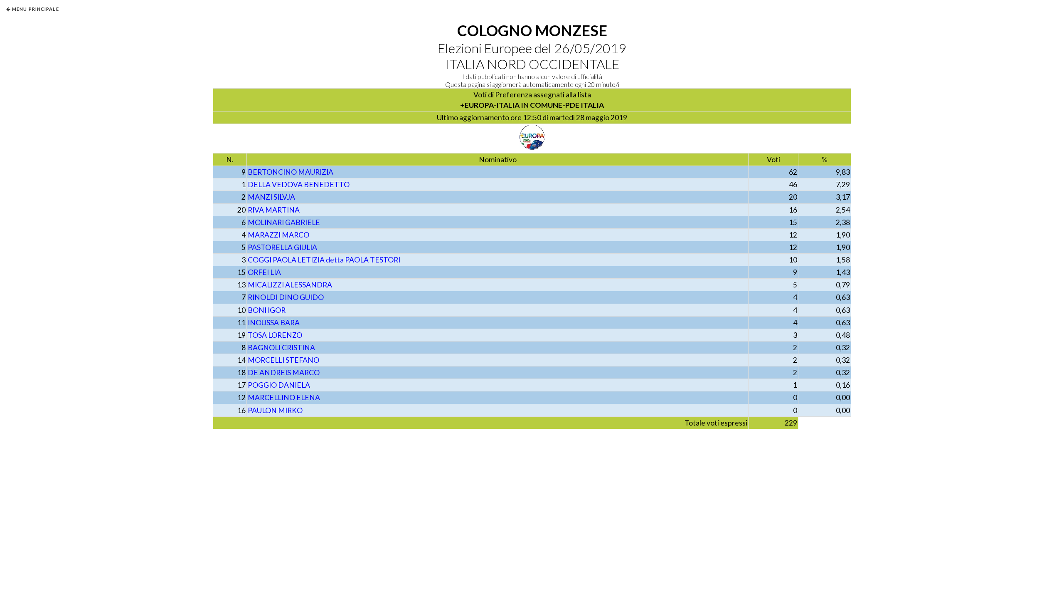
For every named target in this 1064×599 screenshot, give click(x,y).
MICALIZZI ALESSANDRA (290, 284)
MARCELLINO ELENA (284, 397)
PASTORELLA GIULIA (282, 247)
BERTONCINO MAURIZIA (290, 172)
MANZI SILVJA (271, 197)
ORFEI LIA (264, 272)
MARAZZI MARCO (278, 234)
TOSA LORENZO (275, 335)
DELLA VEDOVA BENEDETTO (299, 184)
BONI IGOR (267, 310)
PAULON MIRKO (275, 410)
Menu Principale (35, 9)
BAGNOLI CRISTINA (281, 347)
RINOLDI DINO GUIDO (286, 297)
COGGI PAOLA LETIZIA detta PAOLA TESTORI (324, 259)
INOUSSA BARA (274, 322)
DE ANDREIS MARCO (284, 372)
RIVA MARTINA (274, 209)
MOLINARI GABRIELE (284, 222)
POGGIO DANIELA (279, 385)
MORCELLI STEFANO (283, 360)
